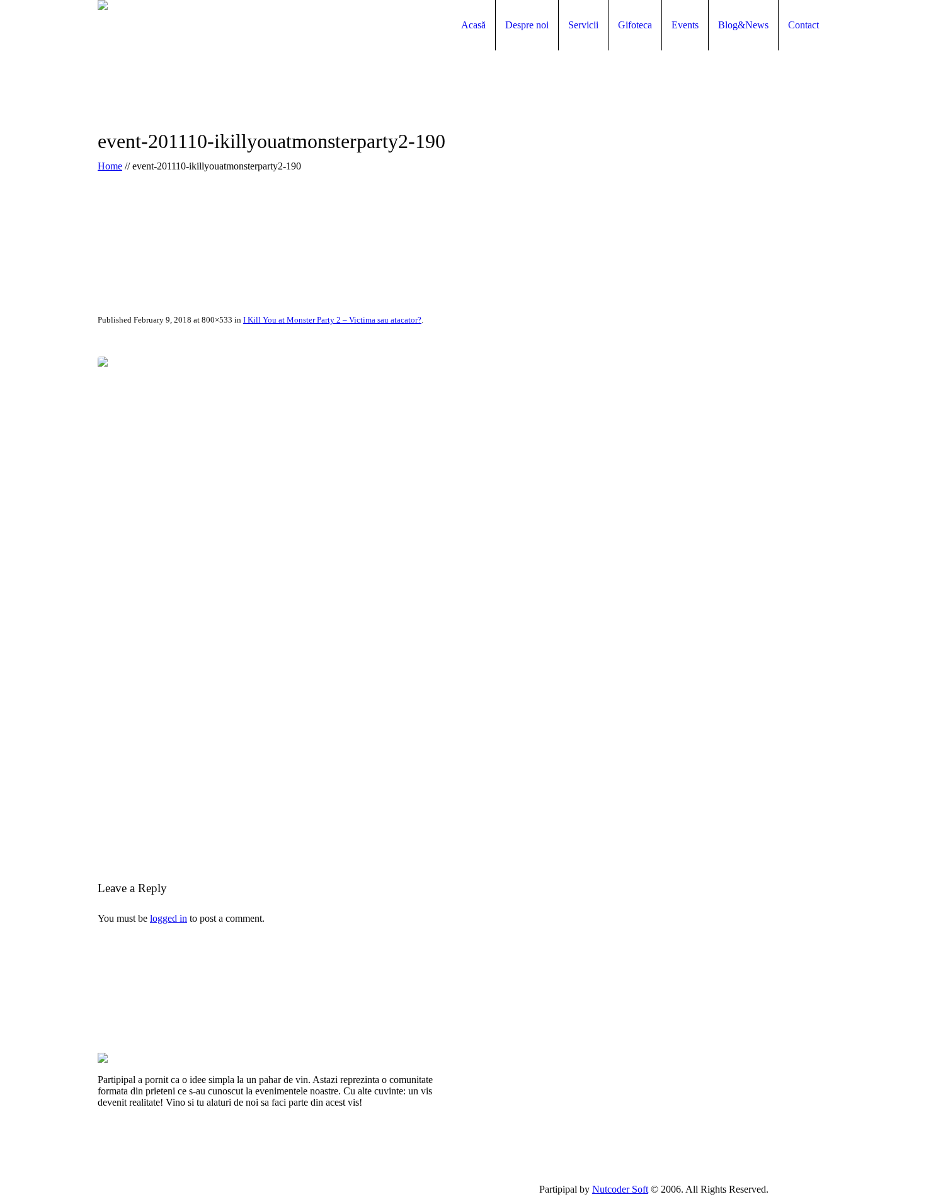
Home (110, 166)
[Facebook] (793, 1189)
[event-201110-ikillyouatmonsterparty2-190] (463, 600)
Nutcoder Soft (620, 1189)
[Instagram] (821, 1189)
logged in (168, 918)
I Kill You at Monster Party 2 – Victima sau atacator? (332, 319)
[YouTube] (807, 1189)
